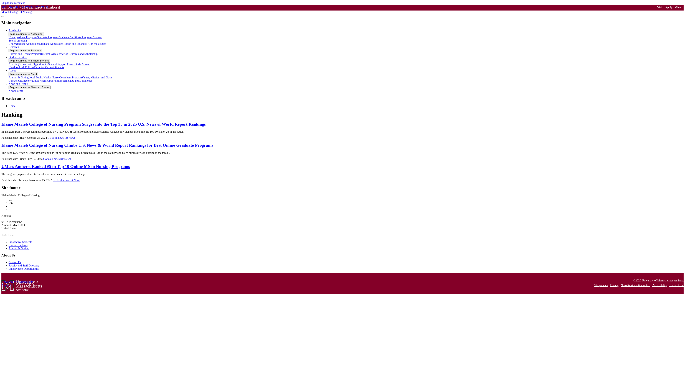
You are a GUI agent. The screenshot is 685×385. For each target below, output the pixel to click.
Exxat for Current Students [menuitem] (49, 67)
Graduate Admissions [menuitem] (51, 43)
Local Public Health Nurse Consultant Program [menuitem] (55, 77)
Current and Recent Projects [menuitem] (24, 53)
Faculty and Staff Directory (24, 265)
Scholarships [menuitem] (99, 43)
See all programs (18, 40)
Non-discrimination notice (635, 285)
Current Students (18, 245)
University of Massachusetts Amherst (663, 280)
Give (678, 7)
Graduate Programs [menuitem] (48, 37)
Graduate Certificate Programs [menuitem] (76, 37)
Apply (668, 7)
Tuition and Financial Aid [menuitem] (77, 43)
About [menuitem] (12, 70)
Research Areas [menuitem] (49, 53)
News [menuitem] (12, 90)
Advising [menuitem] (14, 64)
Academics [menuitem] (15, 30)
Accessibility (659, 285)
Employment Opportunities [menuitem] (47, 80)
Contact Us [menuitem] (15, 80)
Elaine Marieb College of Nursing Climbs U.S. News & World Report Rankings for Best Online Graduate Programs (107, 145)
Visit (659, 7)
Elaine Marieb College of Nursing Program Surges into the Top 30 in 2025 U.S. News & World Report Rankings (103, 124)
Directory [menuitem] (26, 80)
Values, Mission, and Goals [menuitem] (97, 77)
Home (12, 105)
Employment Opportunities (24, 268)
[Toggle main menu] (2, 16)
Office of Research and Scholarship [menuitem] (78, 53)
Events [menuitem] (19, 90)
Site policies (601, 285)
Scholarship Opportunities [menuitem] (33, 64)
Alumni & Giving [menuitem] (19, 77)
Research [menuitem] (14, 46)
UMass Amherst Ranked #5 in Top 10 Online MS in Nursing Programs (65, 166)
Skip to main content (13, 2)
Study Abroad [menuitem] (82, 64)
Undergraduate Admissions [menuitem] (24, 43)
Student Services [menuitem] (18, 57)
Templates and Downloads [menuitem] (77, 80)
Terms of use (676, 285)
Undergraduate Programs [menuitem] (23, 37)
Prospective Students (20, 241)
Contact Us (15, 262)
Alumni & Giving (19, 248)
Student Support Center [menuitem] (61, 64)
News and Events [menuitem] (18, 83)
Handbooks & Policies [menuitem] (21, 67)
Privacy (614, 285)
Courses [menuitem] (97, 37)
